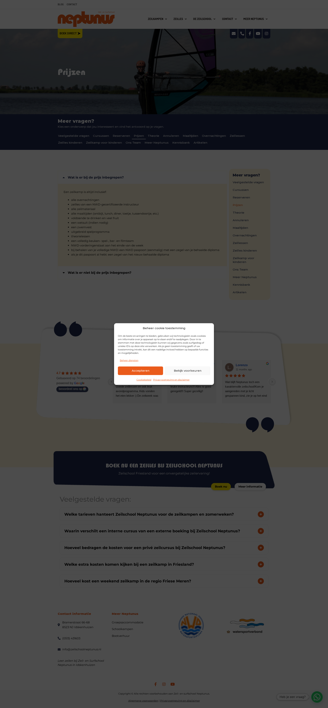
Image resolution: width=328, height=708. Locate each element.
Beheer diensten (129, 360)
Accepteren (140, 370)
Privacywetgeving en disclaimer (171, 379)
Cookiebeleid (143, 379)
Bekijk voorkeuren (187, 370)
